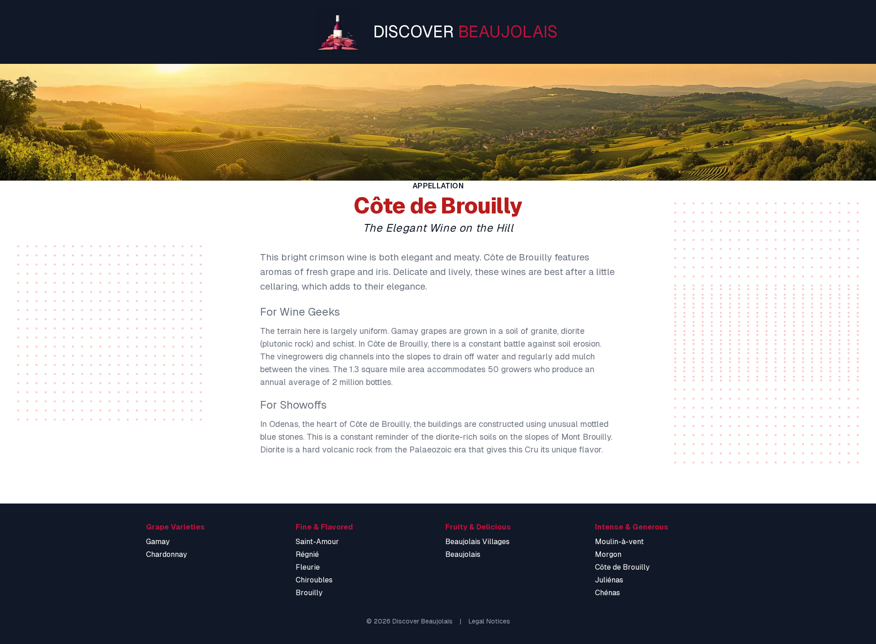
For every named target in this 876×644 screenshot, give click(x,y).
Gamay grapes (419, 331)
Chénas (607, 592)
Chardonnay (166, 554)
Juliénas (609, 580)
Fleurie (308, 567)
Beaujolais (462, 554)
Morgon (608, 554)
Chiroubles (314, 580)
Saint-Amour (317, 541)
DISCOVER (465, 31)
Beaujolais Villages (477, 541)
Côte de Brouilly (622, 567)
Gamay (158, 541)
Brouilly (309, 592)
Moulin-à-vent (619, 541)
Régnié (307, 554)
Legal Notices (489, 621)
